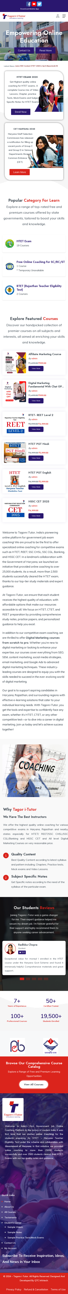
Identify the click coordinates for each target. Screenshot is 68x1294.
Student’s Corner (13, 1222)
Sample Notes (15, 1232)
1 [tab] (22, 979)
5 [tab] (46, 979)
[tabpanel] (34, 958)
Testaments (10, 1217)
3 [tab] (34, 979)
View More (36, 368)
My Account (10, 1248)
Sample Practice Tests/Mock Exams (26, 1237)
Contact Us (10, 1242)
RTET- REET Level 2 (40, 415)
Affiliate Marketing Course (44, 354)
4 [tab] (40, 979)
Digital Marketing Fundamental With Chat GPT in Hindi (45, 386)
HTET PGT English (39, 472)
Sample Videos (15, 1227)
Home (7, 1201)
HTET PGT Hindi (38, 444)
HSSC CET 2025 (38, 501)
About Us (9, 1206)
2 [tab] (28, 979)
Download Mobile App (18, 9)
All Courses (10, 1212)
